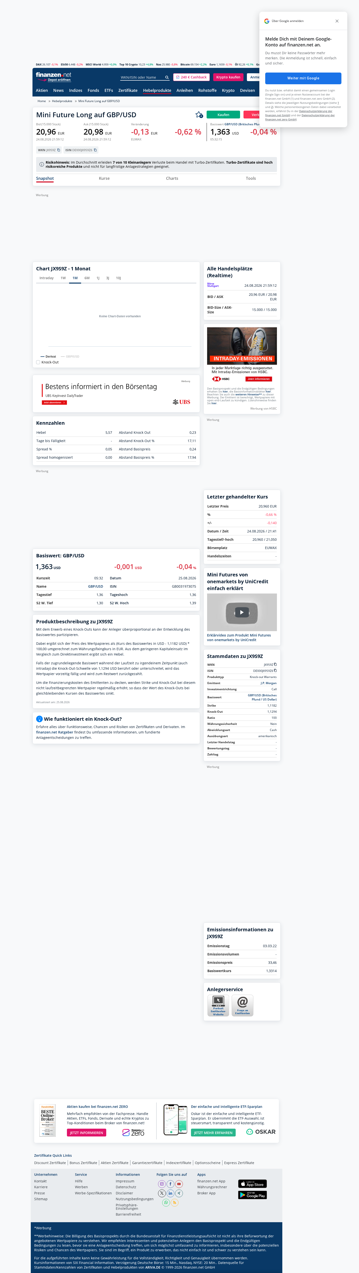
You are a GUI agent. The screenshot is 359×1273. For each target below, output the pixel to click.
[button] (191, 77)
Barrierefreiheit (128, 1215)
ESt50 (64, 64)
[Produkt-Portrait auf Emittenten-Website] (218, 1015)
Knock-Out (50, 362)
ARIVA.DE (152, 1267)
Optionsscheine (208, 1162)
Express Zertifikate (239, 1162)
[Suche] (167, 77)
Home (42, 101)
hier (225, 391)
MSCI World (93, 64)
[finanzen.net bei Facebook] (170, 1184)
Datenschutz (126, 1187)
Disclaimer (124, 1193)
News (58, 90)
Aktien (42, 90)
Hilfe (79, 1181)
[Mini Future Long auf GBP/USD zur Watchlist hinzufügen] (199, 114)
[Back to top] (270, 1268)
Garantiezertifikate (147, 1162)
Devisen (247, 90)
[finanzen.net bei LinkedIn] (170, 1193)
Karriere (41, 1187)
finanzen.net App (211, 1181)
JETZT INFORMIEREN (86, 1132)
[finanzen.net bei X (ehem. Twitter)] (162, 1193)
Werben (81, 1187)
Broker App (206, 1193)
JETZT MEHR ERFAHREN (213, 1132)
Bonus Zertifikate (83, 1162)
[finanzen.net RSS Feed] (175, 1203)
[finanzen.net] (53, 74)
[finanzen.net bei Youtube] (179, 1184)
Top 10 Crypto (128, 64)
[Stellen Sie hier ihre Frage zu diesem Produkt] (242, 1006)
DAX (39, 64)
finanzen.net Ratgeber (54, 732)
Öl (236, 64)
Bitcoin (185, 64)
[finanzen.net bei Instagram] (162, 1184)
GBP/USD (95, 586)
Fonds (93, 90)
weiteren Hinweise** (248, 394)
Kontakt (40, 1181)
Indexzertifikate (178, 1162)
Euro (213, 64)
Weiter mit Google (303, 78)
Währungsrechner (212, 1187)
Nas (158, 64)
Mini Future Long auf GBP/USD (99, 101)
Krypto (228, 90)
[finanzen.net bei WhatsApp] (166, 1203)
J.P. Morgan (269, 683)
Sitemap (41, 1199)
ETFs (109, 90)
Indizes (75, 90)
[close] (337, 21)
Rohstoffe (207, 90)
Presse (39, 1193)
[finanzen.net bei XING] (179, 1193)
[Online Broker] (54, 79)
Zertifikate (127, 90)
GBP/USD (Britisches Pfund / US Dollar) (262, 697)
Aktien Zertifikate (114, 1162)
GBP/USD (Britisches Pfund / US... (247, 124)
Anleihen (185, 90)
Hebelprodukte (157, 90)
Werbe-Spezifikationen (93, 1193)
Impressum (125, 1181)
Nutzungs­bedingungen (135, 1199)
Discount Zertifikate (50, 1162)
